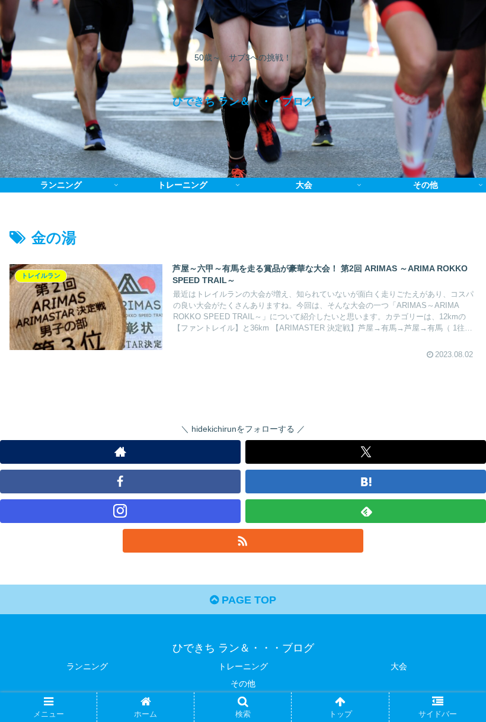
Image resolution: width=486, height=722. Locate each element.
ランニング (87, 666)
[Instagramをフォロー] (120, 511)
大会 (399, 666)
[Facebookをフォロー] (120, 481)
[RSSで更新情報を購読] (243, 541)
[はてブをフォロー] (365, 481)
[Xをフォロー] (365, 452)
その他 (243, 683)
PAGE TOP (247, 600)
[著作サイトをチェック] (120, 452)
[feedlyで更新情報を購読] (365, 511)
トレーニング (243, 666)
